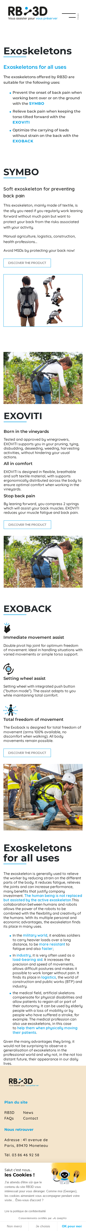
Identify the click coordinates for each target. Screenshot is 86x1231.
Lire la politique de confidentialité (25, 1211)
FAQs (9, 1118)
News (28, 1112)
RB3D (9, 1112)
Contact (30, 1118)
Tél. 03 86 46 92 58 (21, 1155)
